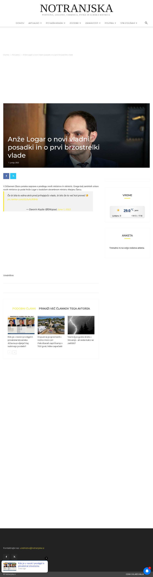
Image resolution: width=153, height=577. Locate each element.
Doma (6, 55)
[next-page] (14, 352)
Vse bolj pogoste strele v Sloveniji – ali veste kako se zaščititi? (81, 340)
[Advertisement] (76, 81)
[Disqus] (51, 406)
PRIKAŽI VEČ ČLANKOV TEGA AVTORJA (64, 308)
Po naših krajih (54, 23)
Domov (20, 23)
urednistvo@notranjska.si (32, 548)
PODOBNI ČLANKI (24, 308)
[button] (146, 23)
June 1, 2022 (64, 209)
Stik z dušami (127, 23)
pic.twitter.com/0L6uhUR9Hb (22, 199)
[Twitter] (13, 176)
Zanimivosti (91, 23)
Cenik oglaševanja (135, 574)
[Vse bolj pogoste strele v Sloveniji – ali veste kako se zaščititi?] (81, 325)
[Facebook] (6, 176)
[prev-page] (10, 352)
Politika (109, 23)
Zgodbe (74, 23)
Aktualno (33, 23)
